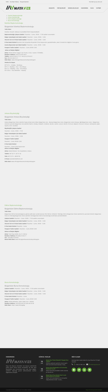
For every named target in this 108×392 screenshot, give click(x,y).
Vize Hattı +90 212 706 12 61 (95, 1)
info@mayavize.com (95, 364)
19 (42, 362)
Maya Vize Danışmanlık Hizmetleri (94, 390)
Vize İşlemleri (61, 8)
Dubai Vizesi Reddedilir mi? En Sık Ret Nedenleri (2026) (56, 368)
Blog (92, 8)
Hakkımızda (84, 8)
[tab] (15, 15)
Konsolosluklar (73, 8)
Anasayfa (52, 8)
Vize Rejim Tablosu (14, 1)
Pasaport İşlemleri (24, 1)
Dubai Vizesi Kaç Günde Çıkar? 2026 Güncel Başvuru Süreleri (56, 375)
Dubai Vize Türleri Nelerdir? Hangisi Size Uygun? (57, 360)
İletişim (98, 8)
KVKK (7, 1)
